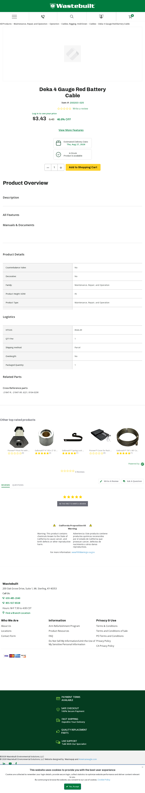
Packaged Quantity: (15, 365)
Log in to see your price (44, 113)
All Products (5, 24)
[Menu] (14, 16)
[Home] (72, 6)
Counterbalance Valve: (16, 267)
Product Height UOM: (16, 293)
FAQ (51, 636)
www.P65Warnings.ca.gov (83, 552)
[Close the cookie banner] (142, 767)
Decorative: (11, 276)
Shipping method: (14, 347)
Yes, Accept (74, 786)
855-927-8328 (13, 602)
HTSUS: (9, 330)
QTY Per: (10, 338)
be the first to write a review (72, 504)
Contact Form (8, 636)
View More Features (71, 130)
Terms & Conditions (107, 626)
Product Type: (12, 302)
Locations (6, 630)
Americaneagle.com (88, 759)
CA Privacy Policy (105, 645)
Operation (54, 24)
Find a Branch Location (18, 613)
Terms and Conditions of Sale (112, 630)
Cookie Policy (104, 780)
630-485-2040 (13, 598)
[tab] (109, 481)
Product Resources (59, 630)
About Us (6, 626)
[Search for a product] (72, 16)
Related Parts (12, 377)
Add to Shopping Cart (83, 167)
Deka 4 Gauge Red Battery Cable (114, 24)
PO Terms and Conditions (110, 636)
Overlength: (11, 356)
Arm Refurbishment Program (64, 626)
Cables (92, 24)
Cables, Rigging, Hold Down (74, 24)
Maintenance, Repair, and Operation (30, 24)
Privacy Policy (103, 640)
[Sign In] (101, 16)
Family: (9, 285)
